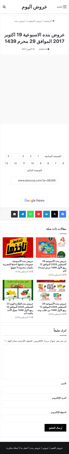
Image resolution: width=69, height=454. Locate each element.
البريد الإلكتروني (59, 397)
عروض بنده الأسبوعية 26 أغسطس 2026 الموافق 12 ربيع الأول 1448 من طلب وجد (52, 306)
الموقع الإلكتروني (58, 412)
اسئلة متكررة (12, 448)
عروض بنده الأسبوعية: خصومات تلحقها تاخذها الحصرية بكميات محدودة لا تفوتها (18, 264)
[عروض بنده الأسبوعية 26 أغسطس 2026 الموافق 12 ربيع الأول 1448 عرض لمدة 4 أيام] (51, 247)
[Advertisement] (34, 89)
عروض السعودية (34, 21)
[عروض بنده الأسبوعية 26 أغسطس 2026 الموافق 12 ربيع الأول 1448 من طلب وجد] (51, 290)
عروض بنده (20, 21)
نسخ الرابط (34, 188)
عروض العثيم (56, 448)
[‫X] (54, 214)
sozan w (43, 49)
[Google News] (34, 200)
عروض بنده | (35, 448)
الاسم (63, 383)
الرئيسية (48, 21)
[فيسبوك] (62, 214)
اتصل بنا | (24, 448)
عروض (45, 448)
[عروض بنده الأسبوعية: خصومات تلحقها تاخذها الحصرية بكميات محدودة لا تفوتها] (18, 247)
